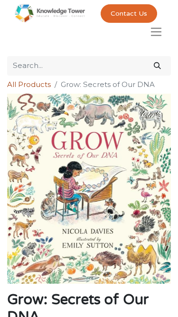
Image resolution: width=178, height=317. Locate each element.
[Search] (157, 66)
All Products (29, 84)
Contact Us (129, 14)
